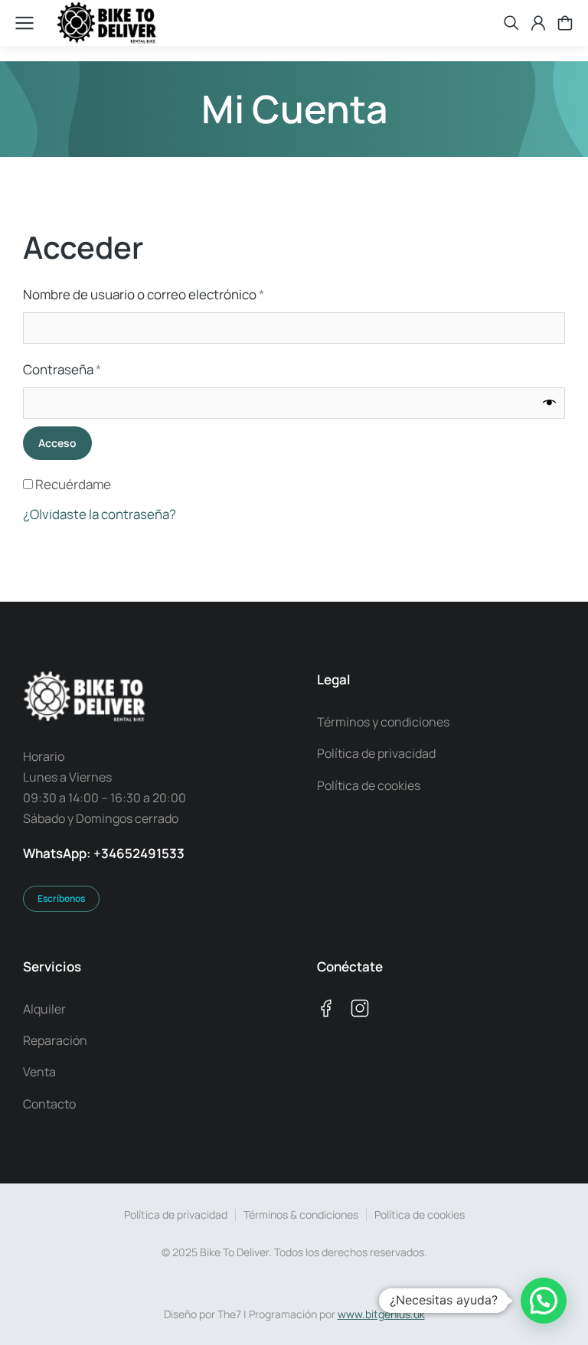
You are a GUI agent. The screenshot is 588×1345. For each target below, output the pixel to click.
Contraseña (94, 368)
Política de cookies (419, 1214)
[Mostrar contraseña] (549, 403)
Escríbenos (61, 898)
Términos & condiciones (300, 1214)
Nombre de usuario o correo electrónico (176, 293)
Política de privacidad (175, 1214)
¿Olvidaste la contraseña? (99, 514)
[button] (544, 1301)
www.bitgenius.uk (381, 1314)
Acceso (57, 443)
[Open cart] (565, 23)
